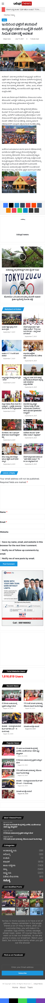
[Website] (22, 238)
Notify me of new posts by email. (18, 558)
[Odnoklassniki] (8, 210)
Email (3, 522)
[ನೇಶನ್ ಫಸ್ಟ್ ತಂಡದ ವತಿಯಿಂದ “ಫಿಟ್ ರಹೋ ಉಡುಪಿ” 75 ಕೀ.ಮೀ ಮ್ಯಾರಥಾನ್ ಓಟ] (33, 449)
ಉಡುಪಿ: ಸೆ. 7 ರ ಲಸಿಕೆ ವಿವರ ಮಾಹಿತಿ (10, 354)
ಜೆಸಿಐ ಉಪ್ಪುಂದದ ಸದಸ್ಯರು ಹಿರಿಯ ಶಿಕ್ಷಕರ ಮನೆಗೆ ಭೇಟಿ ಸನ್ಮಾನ (10, 459)
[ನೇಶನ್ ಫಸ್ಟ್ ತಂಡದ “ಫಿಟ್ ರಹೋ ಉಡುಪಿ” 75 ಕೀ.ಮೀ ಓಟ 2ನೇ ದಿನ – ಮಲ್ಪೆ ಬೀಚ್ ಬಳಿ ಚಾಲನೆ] (33, 319)
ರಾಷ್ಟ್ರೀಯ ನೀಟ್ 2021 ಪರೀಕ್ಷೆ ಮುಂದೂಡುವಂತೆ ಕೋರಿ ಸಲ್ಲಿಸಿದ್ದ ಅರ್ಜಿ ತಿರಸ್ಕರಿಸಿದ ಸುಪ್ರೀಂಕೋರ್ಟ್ (33, 380)
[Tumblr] (22, 205)
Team (30, 987)
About (23, 987)
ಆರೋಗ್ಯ (6, 854)
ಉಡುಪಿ (6, 858)
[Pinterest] (28, 205)
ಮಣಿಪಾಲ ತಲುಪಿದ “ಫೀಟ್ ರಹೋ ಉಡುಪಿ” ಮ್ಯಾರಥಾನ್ (31, 434)
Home (6, 15)
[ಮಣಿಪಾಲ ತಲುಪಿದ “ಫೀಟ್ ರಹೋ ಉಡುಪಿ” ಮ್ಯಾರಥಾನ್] (33, 424)
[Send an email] (11, 39)
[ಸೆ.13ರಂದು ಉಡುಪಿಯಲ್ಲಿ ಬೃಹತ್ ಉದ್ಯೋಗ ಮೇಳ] (11, 695)
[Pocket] (14, 210)
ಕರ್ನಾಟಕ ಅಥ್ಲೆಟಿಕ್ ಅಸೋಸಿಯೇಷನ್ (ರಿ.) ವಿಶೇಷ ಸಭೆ (32, 355)
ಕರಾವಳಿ (6, 861)
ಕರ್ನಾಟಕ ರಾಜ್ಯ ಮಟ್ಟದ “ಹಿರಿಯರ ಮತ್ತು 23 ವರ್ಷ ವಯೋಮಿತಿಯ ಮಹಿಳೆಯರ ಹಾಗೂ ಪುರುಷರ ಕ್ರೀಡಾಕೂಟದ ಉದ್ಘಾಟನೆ (32, 408)
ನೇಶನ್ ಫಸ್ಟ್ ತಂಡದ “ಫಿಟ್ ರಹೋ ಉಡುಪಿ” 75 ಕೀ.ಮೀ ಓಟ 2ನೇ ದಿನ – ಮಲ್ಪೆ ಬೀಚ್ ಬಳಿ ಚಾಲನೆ (32, 330)
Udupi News (38, 984)
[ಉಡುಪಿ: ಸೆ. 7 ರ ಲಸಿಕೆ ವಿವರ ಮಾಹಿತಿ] (12, 345)
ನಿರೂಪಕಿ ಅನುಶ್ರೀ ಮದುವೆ (31, 726)
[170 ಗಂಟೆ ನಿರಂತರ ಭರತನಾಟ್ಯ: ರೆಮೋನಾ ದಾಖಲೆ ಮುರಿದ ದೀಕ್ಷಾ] (33, 695)
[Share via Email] (31, 210)
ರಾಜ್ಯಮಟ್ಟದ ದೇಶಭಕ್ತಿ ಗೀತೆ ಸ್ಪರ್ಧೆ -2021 (11, 378)
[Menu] (3, 4)
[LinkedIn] (17, 205)
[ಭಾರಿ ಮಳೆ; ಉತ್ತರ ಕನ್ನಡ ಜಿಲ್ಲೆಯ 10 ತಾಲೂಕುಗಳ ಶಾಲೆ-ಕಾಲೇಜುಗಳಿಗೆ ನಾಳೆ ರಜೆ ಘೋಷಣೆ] (36, 911)
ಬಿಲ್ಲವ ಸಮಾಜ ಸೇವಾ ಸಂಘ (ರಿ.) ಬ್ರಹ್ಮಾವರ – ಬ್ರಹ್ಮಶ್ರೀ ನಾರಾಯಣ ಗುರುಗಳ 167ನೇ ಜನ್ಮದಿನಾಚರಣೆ (11, 406)
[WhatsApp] (19, 210)
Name (3, 512)
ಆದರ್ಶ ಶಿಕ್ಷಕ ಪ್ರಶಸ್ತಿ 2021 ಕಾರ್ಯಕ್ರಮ (9, 328)
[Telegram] (25, 210)
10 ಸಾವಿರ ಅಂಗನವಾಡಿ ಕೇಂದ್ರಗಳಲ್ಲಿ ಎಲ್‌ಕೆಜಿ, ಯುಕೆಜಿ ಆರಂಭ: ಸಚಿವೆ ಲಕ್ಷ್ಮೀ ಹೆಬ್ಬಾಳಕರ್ (27, 751)
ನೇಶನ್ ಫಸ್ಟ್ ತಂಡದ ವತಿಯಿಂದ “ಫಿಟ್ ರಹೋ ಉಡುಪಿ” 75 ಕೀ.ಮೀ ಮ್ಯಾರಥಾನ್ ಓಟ (32, 459)
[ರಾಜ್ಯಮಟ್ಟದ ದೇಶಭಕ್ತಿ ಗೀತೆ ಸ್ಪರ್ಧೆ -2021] (12, 369)
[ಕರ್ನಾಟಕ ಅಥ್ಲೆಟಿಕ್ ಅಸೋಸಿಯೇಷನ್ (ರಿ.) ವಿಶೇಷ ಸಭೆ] (33, 345)
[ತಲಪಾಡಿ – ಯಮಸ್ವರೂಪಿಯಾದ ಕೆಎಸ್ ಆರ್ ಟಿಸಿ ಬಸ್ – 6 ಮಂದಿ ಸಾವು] (11, 718)
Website (4, 532)
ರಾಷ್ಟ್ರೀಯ (7, 873)
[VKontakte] (39, 205)
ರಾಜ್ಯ (13, 15)
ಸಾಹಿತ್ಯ (6, 880)
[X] (11, 205)
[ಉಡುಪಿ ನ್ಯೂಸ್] (22, 3)
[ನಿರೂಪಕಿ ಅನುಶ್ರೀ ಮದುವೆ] (33, 718)
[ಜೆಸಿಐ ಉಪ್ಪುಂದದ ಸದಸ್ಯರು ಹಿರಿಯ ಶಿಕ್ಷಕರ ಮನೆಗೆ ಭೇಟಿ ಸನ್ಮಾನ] (12, 449)
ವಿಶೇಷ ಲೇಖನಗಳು (11, 876)
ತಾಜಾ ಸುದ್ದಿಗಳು (9, 865)
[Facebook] (5, 205)
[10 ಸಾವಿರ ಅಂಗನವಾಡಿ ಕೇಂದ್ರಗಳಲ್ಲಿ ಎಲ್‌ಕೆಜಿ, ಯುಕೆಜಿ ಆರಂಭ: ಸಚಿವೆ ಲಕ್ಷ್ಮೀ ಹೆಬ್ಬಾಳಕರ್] (8, 751)
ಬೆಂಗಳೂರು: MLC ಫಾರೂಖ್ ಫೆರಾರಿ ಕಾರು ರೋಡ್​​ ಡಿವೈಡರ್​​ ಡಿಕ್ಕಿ (11, 435)
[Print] (36, 210)
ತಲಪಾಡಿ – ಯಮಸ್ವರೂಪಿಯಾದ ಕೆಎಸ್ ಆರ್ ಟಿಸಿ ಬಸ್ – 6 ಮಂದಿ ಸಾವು (11, 729)
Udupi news (7, 39)
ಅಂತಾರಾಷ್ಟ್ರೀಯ (10, 850)
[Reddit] (34, 205)
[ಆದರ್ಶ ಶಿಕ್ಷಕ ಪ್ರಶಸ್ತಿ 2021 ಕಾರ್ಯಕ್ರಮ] (12, 319)
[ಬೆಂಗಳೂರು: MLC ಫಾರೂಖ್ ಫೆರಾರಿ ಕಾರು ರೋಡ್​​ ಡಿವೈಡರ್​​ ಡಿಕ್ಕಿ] (12, 424)
